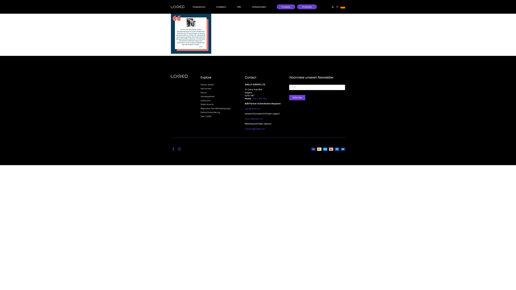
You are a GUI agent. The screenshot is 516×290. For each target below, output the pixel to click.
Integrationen (199, 7)
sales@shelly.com (253, 109)
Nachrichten (205, 88)
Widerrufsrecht (207, 104)
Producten (307, 7)
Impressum (205, 100)
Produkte (286, 7)
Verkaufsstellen (259, 7)
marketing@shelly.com (255, 129)
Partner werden (207, 84)
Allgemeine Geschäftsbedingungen (215, 108)
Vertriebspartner (207, 96)
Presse (203, 92)
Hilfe (239, 7)
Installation (221, 7)
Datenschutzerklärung (210, 112)
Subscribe (297, 97)
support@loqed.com (254, 119)
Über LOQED (206, 116)
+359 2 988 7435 (259, 98)
